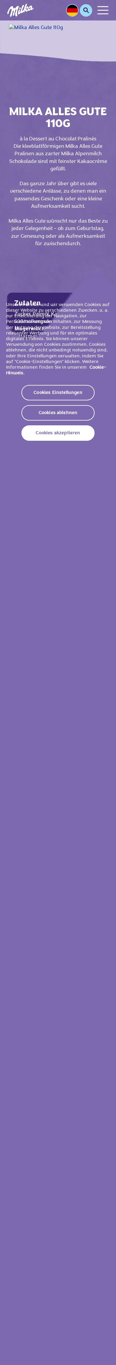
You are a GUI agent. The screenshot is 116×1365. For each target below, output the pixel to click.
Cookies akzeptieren (58, 433)
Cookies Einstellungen (58, 392)
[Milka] (20, 10)
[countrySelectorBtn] (72, 10)
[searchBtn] (86, 10)
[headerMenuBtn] (103, 10)
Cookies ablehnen (58, 412)
